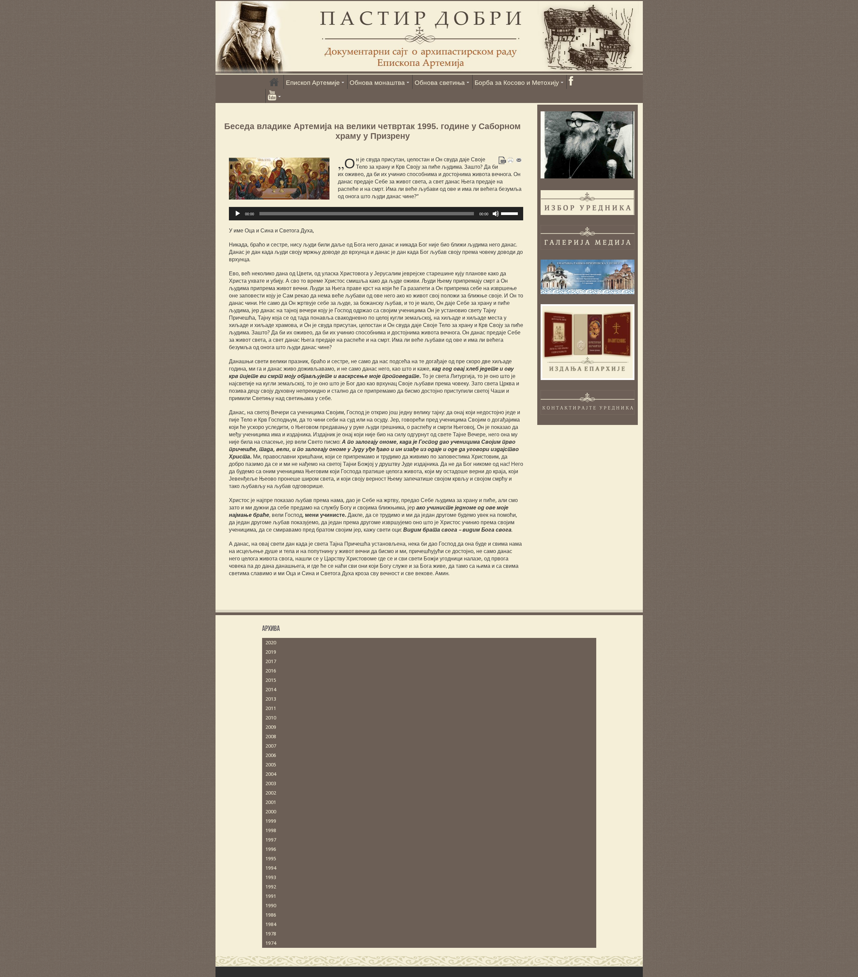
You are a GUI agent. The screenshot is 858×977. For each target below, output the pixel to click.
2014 (270, 690)
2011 (270, 708)
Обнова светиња (440, 82)
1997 (270, 840)
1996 (270, 849)
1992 (270, 887)
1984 (270, 924)
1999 (270, 821)
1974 (270, 943)
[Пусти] (237, 213)
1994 (270, 868)
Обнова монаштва (377, 82)
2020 (270, 643)
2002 (270, 793)
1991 (270, 896)
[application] (376, 213)
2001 (270, 802)
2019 (270, 652)
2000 (270, 812)
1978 (270, 934)
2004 (270, 774)
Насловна (274, 82)
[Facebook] (570, 82)
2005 (270, 765)
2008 (270, 737)
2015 (270, 680)
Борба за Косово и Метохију (517, 82)
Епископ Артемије (313, 82)
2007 (270, 746)
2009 (270, 727)
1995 (270, 859)
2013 (270, 699)
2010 (270, 718)
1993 (270, 877)
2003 (270, 783)
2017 (270, 661)
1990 (270, 906)
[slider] (510, 213)
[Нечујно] (495, 213)
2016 (270, 671)
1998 (270, 830)
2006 (270, 755)
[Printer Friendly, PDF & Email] (510, 160)
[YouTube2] (274, 96)
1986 (270, 915)
